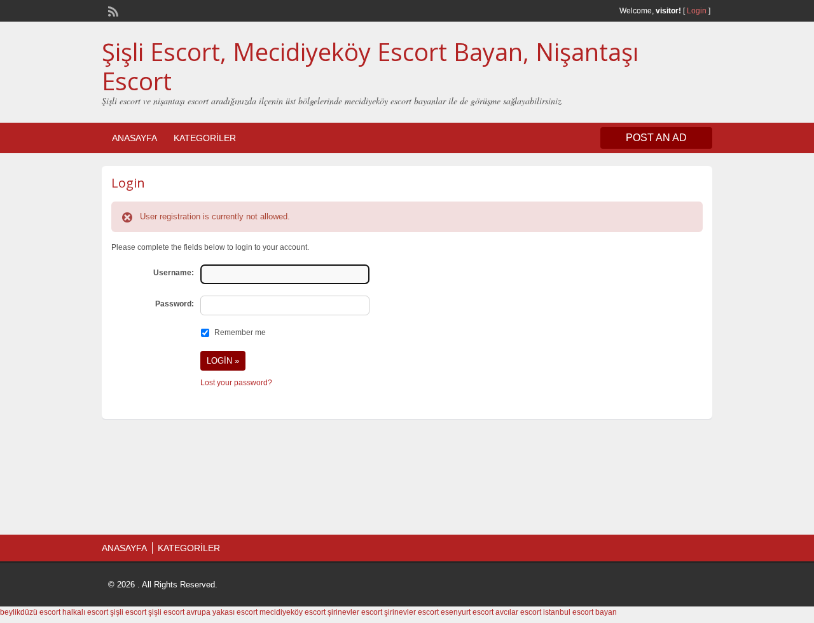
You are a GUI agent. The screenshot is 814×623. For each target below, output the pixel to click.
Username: (173, 272)
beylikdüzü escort (30, 612)
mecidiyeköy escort (292, 612)
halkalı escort (85, 612)
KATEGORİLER (205, 138)
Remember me (240, 332)
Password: (174, 303)
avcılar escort (518, 612)
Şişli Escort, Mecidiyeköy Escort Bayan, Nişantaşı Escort (370, 66)
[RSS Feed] (112, 10)
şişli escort (128, 612)
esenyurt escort (467, 612)
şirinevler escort (355, 612)
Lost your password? (236, 382)
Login (697, 10)
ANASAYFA (134, 138)
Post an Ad (656, 137)
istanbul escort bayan (580, 612)
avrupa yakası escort (222, 612)
